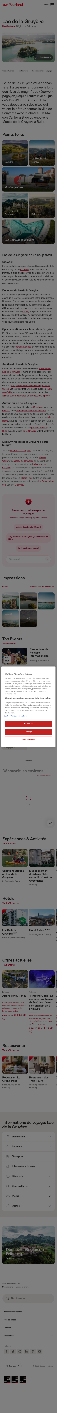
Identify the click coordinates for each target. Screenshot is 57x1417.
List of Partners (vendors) (16, 716)
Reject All (28, 724)
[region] (28, 706)
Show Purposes (28, 740)
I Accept (28, 732)
